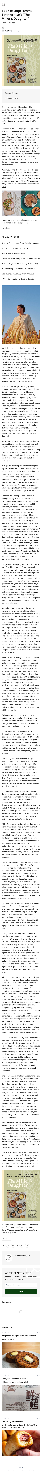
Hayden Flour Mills (19, 131)
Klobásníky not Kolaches (12, 1421)
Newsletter (6, 1239)
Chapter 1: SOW (12, 98)
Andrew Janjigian (7, 30)
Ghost (27, 1470)
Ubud (32, 1470)
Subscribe (21, 1291)
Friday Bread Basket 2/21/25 (14, 1378)
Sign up (21, 1467)
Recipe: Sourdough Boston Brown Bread (19, 1335)
